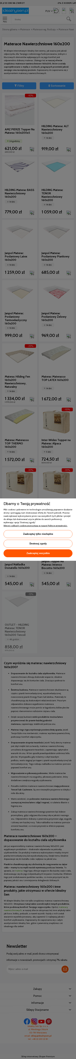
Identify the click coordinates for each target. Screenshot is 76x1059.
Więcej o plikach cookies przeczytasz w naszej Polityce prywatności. (36, 525)
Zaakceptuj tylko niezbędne (38, 534)
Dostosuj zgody (38, 543)
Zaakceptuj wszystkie (38, 553)
